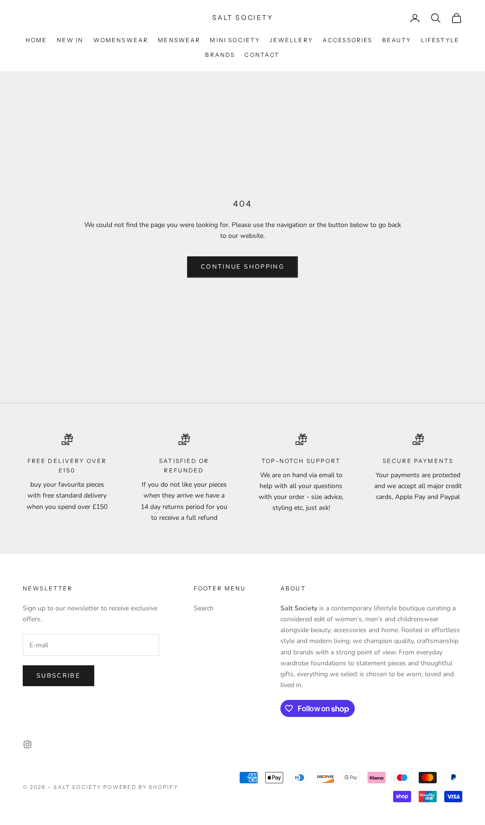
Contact (261, 54)
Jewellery (291, 40)
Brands (220, 54)
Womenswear (121, 40)
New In (70, 40)
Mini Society (235, 40)
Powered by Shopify (141, 787)
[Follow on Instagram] (27, 744)
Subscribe (58, 675)
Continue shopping (242, 267)
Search (204, 608)
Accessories (348, 40)
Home (36, 40)
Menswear (179, 40)
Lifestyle (440, 40)
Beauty (397, 40)
